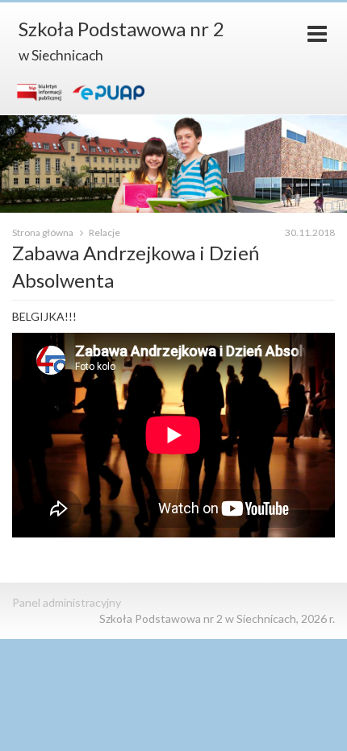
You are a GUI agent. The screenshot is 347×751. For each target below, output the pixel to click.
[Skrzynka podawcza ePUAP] (108, 92)
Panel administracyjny (66, 602)
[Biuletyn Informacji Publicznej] (39, 92)
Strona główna (43, 232)
